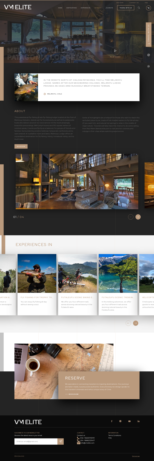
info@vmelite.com (87, 443)
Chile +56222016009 (87, 438)
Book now (21, 146)
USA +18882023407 (87, 440)
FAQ (146, 3)
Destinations (71, 8)
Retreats (97, 8)
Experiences (85, 8)
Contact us (134, 3)
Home (60, 8)
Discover (119, 3)
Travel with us (126, 8)
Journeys (109, 8)
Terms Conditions (114, 435)
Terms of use (136, 456)
